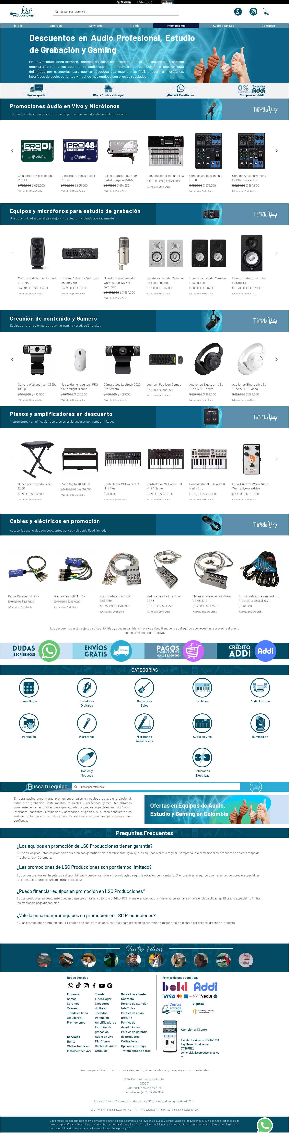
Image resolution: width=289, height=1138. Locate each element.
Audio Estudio (260, 701)
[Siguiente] (276, 150)
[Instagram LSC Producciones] (86, 985)
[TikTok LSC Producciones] (78, 985)
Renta (71, 1041)
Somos (71, 999)
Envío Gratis (36, 191)
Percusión (29, 736)
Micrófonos (87, 736)
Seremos (73, 1003)
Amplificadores (105, 1022)
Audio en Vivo (202, 736)
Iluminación (260, 736)
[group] (144, 162)
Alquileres (74, 1017)
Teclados (202, 701)
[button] (267, 11)
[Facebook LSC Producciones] (94, 985)
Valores (72, 1008)
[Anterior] (12, 150)
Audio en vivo (104, 1036)
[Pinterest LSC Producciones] (109, 985)
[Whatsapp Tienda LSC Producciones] (70, 985)
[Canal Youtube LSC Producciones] (101, 985)
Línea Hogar (29, 701)
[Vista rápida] (37, 150)
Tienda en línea (77, 1013)
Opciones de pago (133, 1046)
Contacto (127, 999)
